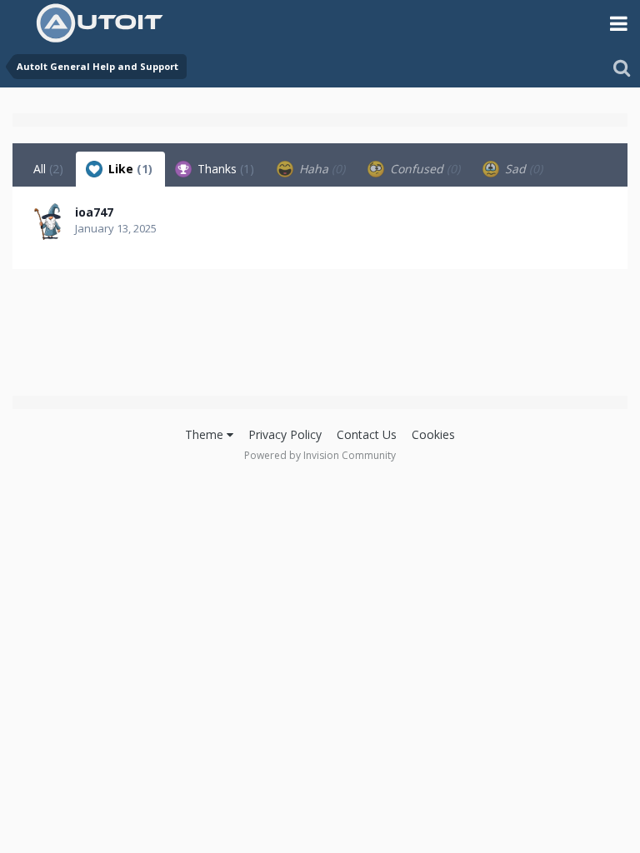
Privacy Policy (285, 434)
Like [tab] (128, 169)
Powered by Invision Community (320, 455)
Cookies (433, 434)
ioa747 (94, 212)
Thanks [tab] (224, 169)
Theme (206, 434)
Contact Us (367, 434)
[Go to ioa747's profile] (47, 221)
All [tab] (48, 169)
